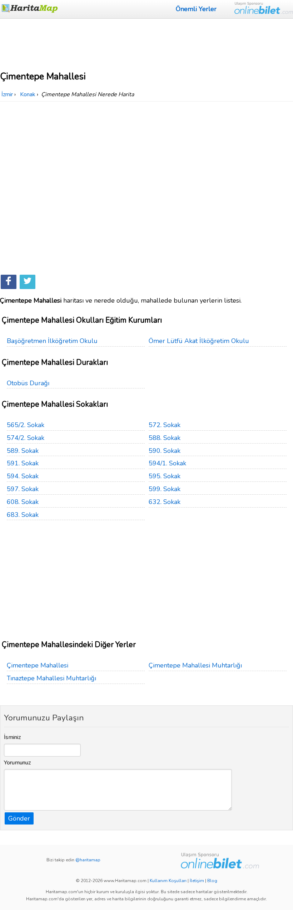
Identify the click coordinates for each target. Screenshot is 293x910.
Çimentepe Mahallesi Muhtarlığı (195, 665)
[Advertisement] (146, 44)
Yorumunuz (17, 763)
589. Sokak (23, 450)
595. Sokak (164, 476)
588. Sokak (164, 438)
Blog (212, 881)
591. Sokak (23, 463)
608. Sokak (23, 502)
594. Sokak (23, 476)
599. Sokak (164, 489)
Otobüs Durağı (28, 383)
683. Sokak (23, 514)
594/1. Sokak (167, 463)
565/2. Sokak (25, 425)
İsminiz (12, 737)
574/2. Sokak (25, 438)
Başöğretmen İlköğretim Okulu (52, 341)
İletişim (197, 881)
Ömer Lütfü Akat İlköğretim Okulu (199, 341)
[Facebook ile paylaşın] (8, 282)
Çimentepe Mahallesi (37, 665)
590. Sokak (164, 450)
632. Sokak (164, 502)
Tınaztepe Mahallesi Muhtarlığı (51, 678)
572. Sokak (164, 425)
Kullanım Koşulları (168, 881)
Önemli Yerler (196, 9)
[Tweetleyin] (27, 282)
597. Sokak (23, 489)
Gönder (19, 818)
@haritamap (87, 860)
